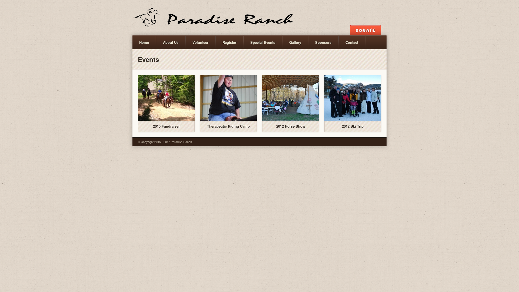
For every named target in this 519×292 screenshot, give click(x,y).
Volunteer (200, 42)
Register (229, 42)
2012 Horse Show (290, 126)
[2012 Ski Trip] (352, 98)
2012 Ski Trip (353, 126)
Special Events (262, 42)
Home (144, 42)
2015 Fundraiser (166, 126)
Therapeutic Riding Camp (228, 126)
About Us (170, 42)
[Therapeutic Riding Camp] (228, 98)
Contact (351, 42)
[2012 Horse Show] (290, 98)
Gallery (295, 42)
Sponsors (323, 42)
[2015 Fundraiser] (166, 98)
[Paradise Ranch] (213, 17)
